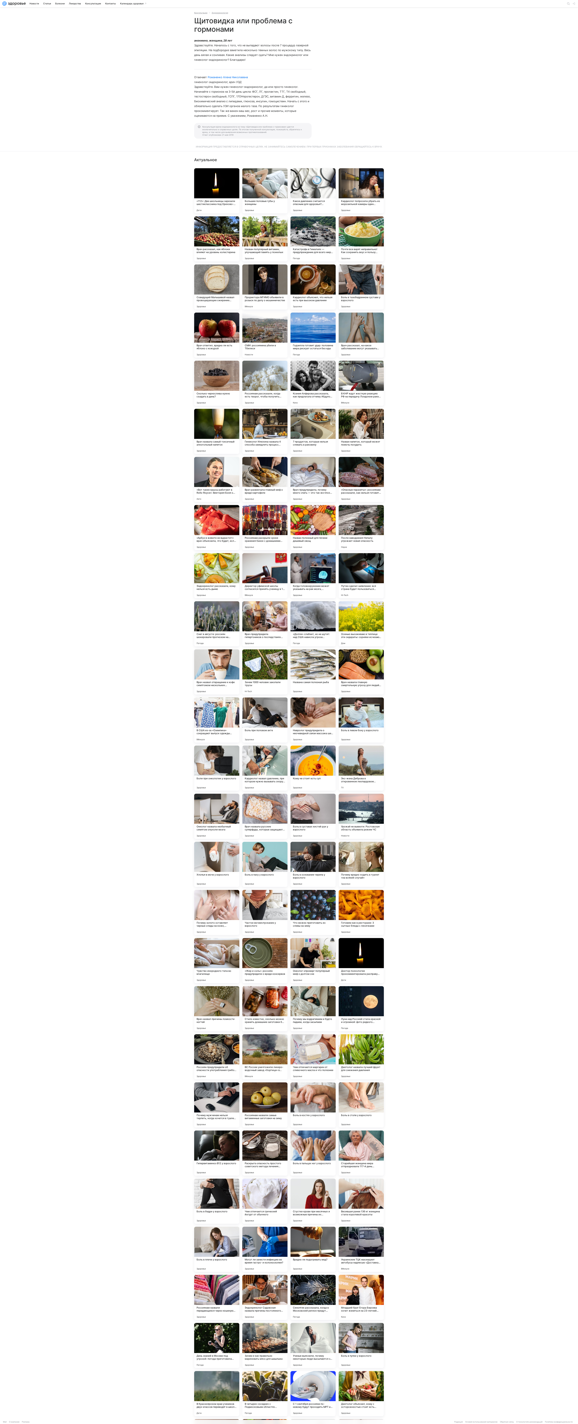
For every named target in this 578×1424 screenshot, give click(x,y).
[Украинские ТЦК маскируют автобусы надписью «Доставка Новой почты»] (361, 1249)
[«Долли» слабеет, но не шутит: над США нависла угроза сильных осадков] (313, 623)
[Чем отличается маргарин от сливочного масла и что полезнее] (313, 1056)
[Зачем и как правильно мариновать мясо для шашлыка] (264, 1345)
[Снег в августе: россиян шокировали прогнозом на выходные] (216, 623)
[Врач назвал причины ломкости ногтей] (216, 1008)
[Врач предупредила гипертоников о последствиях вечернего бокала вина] (264, 623)
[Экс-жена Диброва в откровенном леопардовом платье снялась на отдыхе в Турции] (361, 768)
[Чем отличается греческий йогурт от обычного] (264, 1201)
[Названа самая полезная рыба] (313, 671)
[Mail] (4, 3)
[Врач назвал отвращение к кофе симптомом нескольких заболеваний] (216, 671)
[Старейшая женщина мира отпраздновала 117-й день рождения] (361, 1153)
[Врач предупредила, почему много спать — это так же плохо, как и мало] (313, 479)
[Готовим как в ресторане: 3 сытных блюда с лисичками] (361, 912)
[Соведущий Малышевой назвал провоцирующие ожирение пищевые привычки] (216, 287)
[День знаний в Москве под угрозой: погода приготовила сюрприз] (216, 1345)
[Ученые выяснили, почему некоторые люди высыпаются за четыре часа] (313, 1345)
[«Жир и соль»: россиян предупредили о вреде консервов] (264, 960)
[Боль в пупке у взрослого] (361, 1345)
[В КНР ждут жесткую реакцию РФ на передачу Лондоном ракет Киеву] (361, 383)
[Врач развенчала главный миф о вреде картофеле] (264, 479)
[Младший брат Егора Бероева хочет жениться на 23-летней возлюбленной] (361, 1297)
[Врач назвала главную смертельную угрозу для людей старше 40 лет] (361, 671)
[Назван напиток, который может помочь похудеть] (361, 431)
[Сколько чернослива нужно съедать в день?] (216, 383)
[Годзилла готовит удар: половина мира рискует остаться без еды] (313, 335)
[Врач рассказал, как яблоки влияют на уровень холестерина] (216, 238)
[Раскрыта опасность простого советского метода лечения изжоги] (264, 1153)
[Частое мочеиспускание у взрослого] (264, 912)
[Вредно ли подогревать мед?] (313, 1249)
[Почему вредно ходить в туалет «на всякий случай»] (361, 864)
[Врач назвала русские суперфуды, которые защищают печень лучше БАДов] (264, 816)
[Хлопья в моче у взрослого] (216, 864)
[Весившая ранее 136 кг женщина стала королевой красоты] (361, 1201)
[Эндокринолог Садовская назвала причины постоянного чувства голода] (264, 1297)
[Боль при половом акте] (264, 720)
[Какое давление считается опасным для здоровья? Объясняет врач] (313, 190)
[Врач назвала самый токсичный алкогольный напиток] (216, 431)
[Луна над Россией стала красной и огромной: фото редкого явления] (361, 1008)
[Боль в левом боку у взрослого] (361, 720)
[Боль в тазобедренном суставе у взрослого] (361, 287)
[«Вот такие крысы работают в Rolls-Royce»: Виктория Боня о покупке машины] (216, 479)
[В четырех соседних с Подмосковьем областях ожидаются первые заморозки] (264, 1393)
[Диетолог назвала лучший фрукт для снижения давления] (361, 1056)
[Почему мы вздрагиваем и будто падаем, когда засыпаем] (313, 1008)
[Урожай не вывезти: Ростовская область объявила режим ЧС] (361, 816)
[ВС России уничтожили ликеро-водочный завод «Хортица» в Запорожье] (264, 1056)
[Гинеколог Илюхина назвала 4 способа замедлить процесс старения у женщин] (264, 431)
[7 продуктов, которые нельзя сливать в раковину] (313, 431)
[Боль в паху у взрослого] (264, 864)
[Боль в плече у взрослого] (216, 1249)
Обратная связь (507, 1422)
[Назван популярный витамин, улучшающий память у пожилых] (264, 238)
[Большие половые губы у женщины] (264, 190)
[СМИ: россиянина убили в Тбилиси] (264, 335)
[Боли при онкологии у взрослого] (216, 768)
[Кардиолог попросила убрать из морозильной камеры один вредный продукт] (361, 190)
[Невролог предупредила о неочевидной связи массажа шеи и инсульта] (313, 720)
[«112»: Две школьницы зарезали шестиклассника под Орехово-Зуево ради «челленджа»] (216, 190)
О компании (14, 1422)
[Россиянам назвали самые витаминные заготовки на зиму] (264, 1105)
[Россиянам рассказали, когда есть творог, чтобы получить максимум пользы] (264, 383)
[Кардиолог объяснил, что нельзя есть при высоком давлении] (313, 287)
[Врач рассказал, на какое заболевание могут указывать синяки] (361, 335)
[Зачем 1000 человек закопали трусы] (264, 671)
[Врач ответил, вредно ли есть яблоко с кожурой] (216, 335)
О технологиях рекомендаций (529, 1422)
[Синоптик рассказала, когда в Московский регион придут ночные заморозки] (313, 1297)
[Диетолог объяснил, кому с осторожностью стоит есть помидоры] (361, 1393)
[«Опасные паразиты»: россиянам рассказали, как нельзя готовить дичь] (361, 479)
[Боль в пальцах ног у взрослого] (313, 1153)
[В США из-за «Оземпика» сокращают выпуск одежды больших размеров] (216, 720)
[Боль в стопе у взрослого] (361, 1105)
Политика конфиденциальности (559, 1422)
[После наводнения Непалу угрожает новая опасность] (361, 527)
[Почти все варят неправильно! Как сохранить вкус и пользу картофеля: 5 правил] (361, 238)
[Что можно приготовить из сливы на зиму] (313, 912)
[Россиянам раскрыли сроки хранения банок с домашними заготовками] (264, 527)
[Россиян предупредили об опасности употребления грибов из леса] (216, 1056)
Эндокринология (220, 13)
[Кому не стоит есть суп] (313, 768)
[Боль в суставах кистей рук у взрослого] (313, 816)
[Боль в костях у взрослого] (313, 1105)
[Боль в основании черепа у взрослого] (313, 864)
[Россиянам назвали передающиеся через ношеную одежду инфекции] (216, 1297)
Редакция (458, 1422)
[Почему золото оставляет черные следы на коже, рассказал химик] (216, 912)
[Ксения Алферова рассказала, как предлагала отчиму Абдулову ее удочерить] (313, 383)
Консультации (200, 13)
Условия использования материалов (481, 1422)
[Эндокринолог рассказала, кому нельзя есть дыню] (216, 575)
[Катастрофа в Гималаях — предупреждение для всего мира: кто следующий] (313, 238)
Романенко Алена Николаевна (228, 77)
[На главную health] (16, 3)
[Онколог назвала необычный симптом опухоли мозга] (216, 816)
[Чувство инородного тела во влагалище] (216, 960)
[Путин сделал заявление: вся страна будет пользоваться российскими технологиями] (361, 575)
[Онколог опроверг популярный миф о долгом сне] (313, 960)
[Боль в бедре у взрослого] (216, 1201)
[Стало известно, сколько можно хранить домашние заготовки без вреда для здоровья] (264, 1008)
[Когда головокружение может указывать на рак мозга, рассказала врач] (313, 575)
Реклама (26, 1422)
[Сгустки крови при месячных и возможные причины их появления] (313, 1201)
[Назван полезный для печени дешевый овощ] (313, 527)
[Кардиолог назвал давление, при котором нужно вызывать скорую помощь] (264, 768)
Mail (5, 1422)
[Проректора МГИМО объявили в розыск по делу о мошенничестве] (264, 287)
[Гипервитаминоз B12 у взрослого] (216, 1153)
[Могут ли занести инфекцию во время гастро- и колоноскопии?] (264, 1249)
